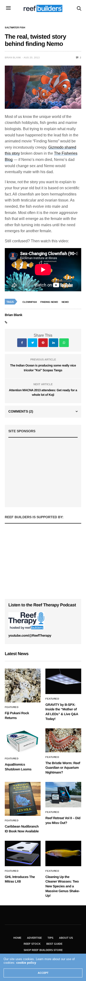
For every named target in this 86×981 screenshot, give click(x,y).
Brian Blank (13, 57)
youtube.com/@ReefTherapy (29, 635)
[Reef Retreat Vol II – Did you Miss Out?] (63, 794)
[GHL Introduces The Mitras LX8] (23, 853)
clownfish (29, 302)
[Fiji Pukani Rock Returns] (23, 685)
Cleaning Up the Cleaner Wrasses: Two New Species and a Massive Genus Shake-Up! (62, 886)
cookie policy (26, 962)
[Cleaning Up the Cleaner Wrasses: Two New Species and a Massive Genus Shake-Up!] (63, 853)
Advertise (34, 937)
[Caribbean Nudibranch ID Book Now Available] (23, 799)
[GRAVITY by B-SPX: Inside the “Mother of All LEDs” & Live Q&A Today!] (63, 681)
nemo (65, 302)
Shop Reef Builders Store (43, 950)
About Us (66, 937)
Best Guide (54, 943)
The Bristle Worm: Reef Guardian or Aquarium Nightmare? (62, 767)
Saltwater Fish (15, 27)
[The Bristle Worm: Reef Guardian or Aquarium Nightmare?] (63, 740)
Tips (50, 937)
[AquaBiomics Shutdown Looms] (23, 741)
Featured (11, 707)
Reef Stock (32, 943)
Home (17, 937)
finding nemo (49, 302)
